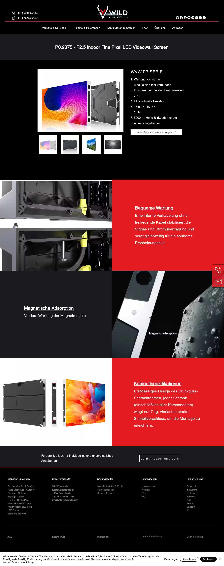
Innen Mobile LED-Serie (19, 503)
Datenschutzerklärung (23, 562)
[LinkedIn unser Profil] (192, 17)
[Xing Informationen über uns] (196, 17)
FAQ (144, 496)
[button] (121, 26)
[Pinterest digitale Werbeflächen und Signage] (200, 17)
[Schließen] (220, 559)
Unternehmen (148, 486)
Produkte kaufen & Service (21, 486)
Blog (144, 493)
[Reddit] (177, 17)
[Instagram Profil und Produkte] (185, 17)
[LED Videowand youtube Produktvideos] (188, 17)
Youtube (191, 493)
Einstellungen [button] (171, 559)
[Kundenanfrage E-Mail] (218, 281)
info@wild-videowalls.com (65, 500)
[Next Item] (118, 100)
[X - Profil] (204, 17)
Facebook (192, 486)
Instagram (192, 489)
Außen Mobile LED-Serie (20, 506)
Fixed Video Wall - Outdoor (21, 489)
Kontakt (145, 489)
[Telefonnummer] (218, 270)
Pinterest (191, 496)
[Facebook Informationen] (181, 17)
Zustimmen (208, 559)
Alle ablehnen (189, 559)
